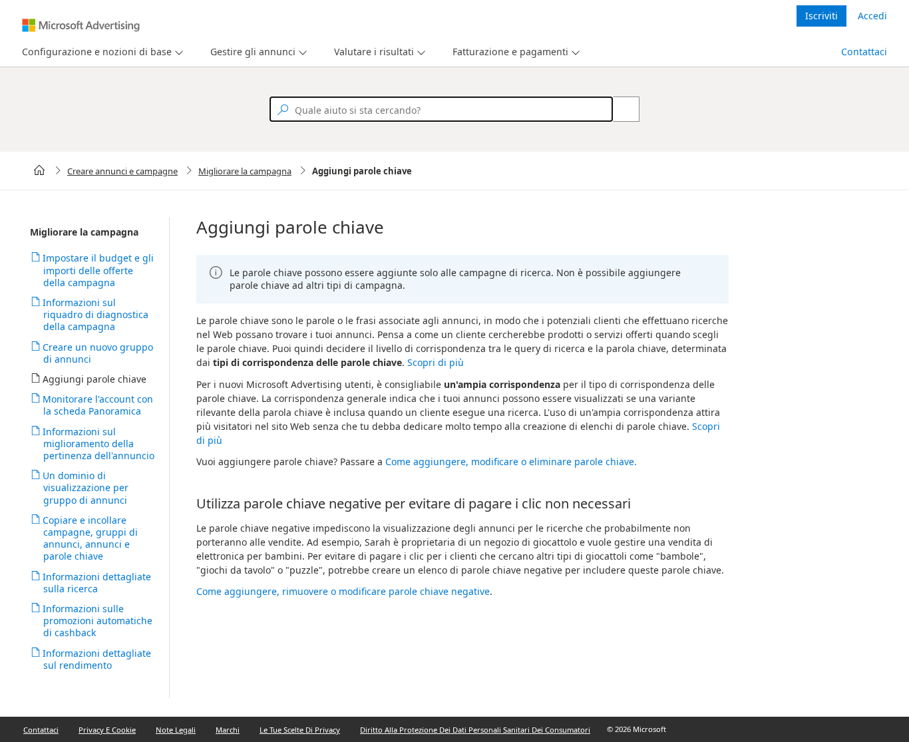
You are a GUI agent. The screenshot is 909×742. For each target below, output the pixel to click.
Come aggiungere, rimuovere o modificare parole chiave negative (343, 591)
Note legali (176, 730)
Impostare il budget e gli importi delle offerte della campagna (98, 270)
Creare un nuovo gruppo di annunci (98, 353)
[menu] (100, 52)
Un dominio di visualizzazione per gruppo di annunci (85, 487)
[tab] (94, 52)
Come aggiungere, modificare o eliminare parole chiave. (511, 461)
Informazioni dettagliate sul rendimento (97, 659)
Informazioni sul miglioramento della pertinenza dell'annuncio (98, 443)
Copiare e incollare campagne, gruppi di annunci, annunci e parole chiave (90, 538)
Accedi (872, 15)
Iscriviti (821, 15)
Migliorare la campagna (244, 171)
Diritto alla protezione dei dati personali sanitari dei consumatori (475, 730)
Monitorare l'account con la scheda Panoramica (98, 405)
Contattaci (864, 51)
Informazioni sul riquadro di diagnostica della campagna (95, 314)
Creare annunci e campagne (122, 171)
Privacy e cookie (107, 730)
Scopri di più (435, 362)
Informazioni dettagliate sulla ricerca (97, 582)
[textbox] (441, 109)
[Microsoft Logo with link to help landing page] (80, 25)
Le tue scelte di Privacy (300, 730)
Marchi (228, 730)
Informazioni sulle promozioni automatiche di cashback (97, 620)
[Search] (619, 109)
